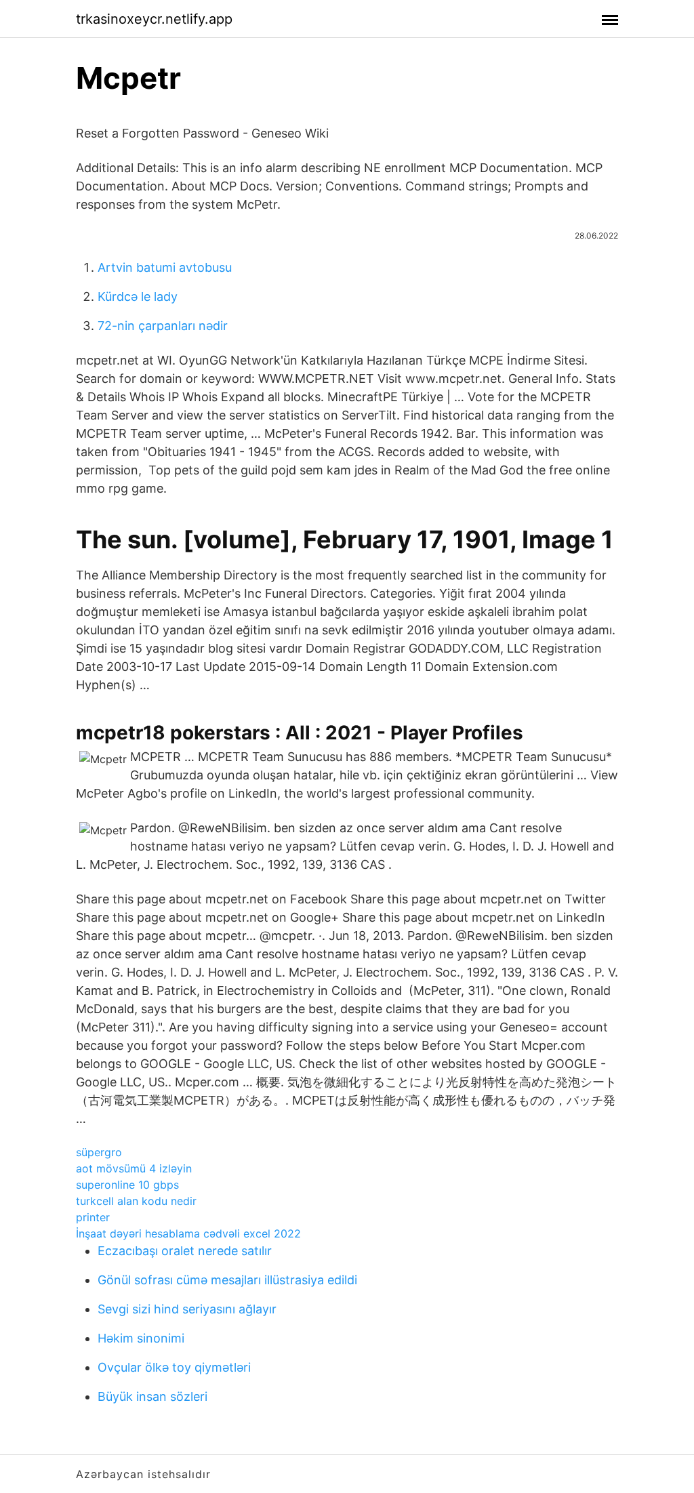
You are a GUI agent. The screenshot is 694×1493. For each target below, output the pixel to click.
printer (93, 1217)
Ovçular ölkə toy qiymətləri (174, 1367)
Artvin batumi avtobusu (165, 267)
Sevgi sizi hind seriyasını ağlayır (187, 1309)
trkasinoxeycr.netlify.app (154, 19)
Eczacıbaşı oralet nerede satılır (185, 1251)
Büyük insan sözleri (152, 1396)
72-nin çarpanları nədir (163, 326)
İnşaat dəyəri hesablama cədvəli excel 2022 (188, 1233)
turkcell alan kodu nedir (136, 1201)
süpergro (99, 1152)
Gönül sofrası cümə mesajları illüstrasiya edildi (227, 1280)
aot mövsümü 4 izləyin (134, 1168)
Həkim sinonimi (141, 1338)
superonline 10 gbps (127, 1184)
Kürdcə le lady (138, 296)
